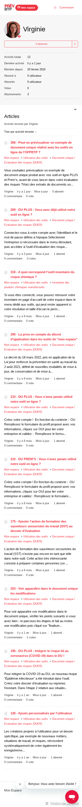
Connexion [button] (67, 7)
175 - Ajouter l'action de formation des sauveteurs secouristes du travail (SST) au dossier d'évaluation (42, 526)
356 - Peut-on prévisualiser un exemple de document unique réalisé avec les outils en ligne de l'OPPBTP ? (42, 147)
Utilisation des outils (35, 157)
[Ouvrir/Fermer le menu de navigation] (55, 7)
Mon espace (11, 157)
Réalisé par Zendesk (64, 803)
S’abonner (42, 44)
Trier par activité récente (19, 131)
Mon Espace (13, 790)
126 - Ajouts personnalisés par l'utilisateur (41, 713)
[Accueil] (21, 7)
